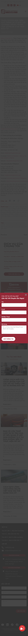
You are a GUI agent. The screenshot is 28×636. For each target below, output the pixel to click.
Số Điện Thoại (6, 316)
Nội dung (4, 324)
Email (3, 309)
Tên (3, 302)
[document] (14, 318)
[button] (25, 294)
